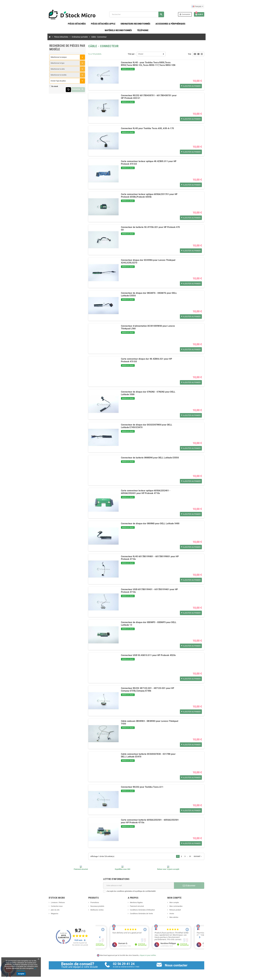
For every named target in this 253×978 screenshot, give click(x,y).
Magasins (54, 914)
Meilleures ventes (97, 910)
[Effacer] (68, 89)
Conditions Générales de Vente (141, 914)
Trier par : (131, 54)
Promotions (94, 902)
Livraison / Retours (57, 902)
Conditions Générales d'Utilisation (142, 910)
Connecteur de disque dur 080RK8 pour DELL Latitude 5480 (150, 523)
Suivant (198, 856)
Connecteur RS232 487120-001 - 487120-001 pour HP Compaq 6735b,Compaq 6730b (147, 689)
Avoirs (171, 914)
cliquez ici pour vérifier (147, 955)
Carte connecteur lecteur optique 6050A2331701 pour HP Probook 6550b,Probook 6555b (149, 195)
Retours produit (175, 910)
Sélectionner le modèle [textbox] (58, 75)
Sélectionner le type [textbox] (57, 63)
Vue (189, 54)
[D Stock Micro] (72, 14)
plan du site (54, 910)
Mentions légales (136, 902)
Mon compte (174, 902)
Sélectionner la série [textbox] (58, 69)
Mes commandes (176, 906)
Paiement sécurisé (137, 906)
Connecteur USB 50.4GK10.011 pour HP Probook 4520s (148, 655)
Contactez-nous (56, 906)
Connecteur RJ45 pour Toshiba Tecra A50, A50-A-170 (147, 128)
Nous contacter (176, 965)
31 (190, 856)
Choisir (140, 54)
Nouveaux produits (97, 906)
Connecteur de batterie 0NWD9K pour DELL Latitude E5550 (150, 457)
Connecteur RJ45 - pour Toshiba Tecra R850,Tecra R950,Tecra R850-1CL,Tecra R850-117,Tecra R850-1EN (148, 63)
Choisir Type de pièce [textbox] (58, 81)
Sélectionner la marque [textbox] (59, 57)
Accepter (21, 974)
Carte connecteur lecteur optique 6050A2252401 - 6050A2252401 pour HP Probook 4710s (145, 491)
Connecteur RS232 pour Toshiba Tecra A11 (142, 787)
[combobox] (67, 57)
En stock (55, 86)
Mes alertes (173, 917)
